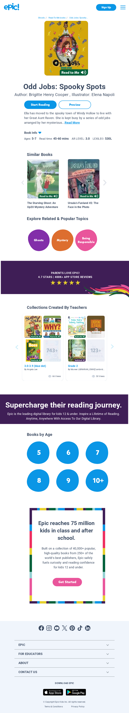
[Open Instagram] (49, 628)
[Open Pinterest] (72, 628)
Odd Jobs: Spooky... (78, 18)
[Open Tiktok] (80, 628)
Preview (74, 105)
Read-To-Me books (57, 18)
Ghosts (41, 18)
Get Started (67, 582)
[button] (42, 347)
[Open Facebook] (41, 628)
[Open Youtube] (56, 628)
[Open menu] (123, 7)
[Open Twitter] (64, 628)
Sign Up (106, 7)
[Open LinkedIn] (87, 628)
